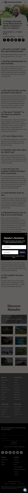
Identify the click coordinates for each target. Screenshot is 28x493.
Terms (17, 256)
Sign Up (22, 252)
